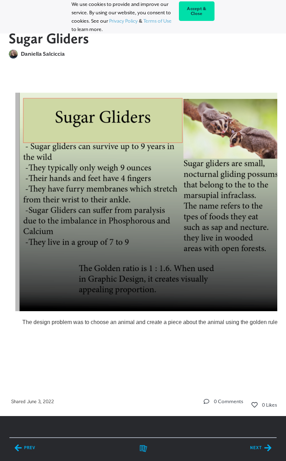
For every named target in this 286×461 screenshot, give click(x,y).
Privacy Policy (123, 21)
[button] (206, 401)
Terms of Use (157, 21)
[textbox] (143, 226)
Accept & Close (196, 11)
